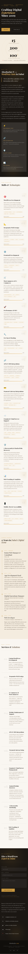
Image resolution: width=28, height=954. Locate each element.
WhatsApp (6, 929)
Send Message (8, 890)
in (10, 950)
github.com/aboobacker (9, 925)
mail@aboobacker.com (9, 917)
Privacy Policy (6, 896)
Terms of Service (13, 896)
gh (14, 950)
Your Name (4, 866)
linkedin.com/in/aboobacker (10, 921)
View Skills (17, 29)
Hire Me (6, 29)
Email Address (5, 872)
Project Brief (5, 878)
